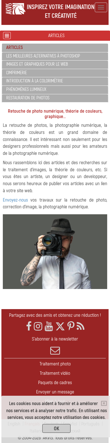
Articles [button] (14, 47)
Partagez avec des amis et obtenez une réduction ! (55, 315)
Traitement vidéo (55, 373)
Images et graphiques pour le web (37, 64)
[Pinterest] (70, 326)
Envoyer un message (55, 392)
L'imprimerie (16, 73)
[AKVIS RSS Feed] (80, 326)
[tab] (55, 48)
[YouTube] (49, 326)
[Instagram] (38, 326)
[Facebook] (29, 326)
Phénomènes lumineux (26, 89)
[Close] (104, 403)
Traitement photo (55, 364)
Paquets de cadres (55, 383)
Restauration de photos (27, 98)
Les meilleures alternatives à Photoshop (43, 56)
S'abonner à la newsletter (55, 339)
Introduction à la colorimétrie (34, 81)
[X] (60, 326)
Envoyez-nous (15, 200)
